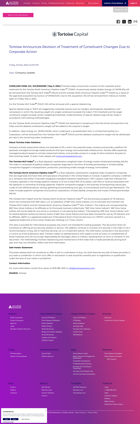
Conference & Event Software (114, 320)
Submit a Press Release (113, 3)
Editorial (107, 398)
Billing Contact (109, 401)
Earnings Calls (78, 326)
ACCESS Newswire (79, 387)
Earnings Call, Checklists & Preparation (82, 367)
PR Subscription (15, 353)
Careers (44, 396)
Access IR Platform (79, 317)
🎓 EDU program (92, 3)
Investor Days (78, 332)
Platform (13, 390)
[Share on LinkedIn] (129, 21)
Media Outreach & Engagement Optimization (84, 357)
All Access (107, 317)
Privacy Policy (92, 412)
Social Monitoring (48, 335)
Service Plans (46, 353)
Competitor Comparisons (81, 361)
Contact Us (119, 10)
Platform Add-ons (48, 356)
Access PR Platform (48, 317)
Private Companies (16, 320)
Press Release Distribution (51, 320)
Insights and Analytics (49, 337)
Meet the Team (47, 390)
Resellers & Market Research (20, 329)
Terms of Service (80, 412)
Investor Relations (48, 393)
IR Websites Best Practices (82, 364)
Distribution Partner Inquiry (113, 404)
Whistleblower (78, 335)
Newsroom (80, 3)
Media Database (47, 323)
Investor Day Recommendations (84, 374)
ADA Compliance (79, 323)
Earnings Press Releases (81, 329)
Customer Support (110, 396)
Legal (12, 326)
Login (132, 3)
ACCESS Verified (47, 340)
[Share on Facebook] (118, 21)
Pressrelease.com (79, 393)
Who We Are (46, 387)
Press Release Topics (80, 353)
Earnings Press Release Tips (83, 371)
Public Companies (16, 317)
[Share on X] (124, 21)
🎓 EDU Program (110, 359)
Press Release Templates (113, 353)
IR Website (77, 320)
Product (13, 387)
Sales (106, 393)
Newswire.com (78, 390)
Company (13, 393)
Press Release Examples (113, 356)
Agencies (13, 323)
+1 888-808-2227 (110, 390)
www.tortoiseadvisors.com (69, 156)
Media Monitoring (48, 329)
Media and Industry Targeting (52, 332)
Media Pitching (47, 326)
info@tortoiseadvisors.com (82, 268)
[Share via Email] (135, 21)
